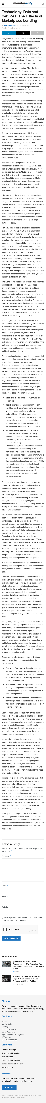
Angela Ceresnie (10, 25)
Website (5, 907)
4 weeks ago (18, 984)
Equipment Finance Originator (13, 1034)
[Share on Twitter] (23, 33)
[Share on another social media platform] (37, 33)
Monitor (4, 1021)
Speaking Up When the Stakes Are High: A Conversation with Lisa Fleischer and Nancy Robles (26, 978)
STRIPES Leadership (10, 1040)
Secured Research (9, 1029)
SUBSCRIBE (9, 1087)
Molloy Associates (8, 1032)
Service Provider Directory (12, 1064)
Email (5, 896)
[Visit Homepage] (23, 3)
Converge (5, 1026)
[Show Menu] (3, 3)
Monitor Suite (7, 1024)
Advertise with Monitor (11, 1053)
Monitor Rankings (9, 1049)
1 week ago (18, 971)
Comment (6, 856)
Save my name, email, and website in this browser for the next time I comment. (24, 918)
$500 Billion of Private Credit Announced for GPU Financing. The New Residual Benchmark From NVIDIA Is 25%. (28, 965)
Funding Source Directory (12, 1060)
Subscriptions (7, 1067)
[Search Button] (43, 3)
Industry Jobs (7, 1056)
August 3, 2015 (25, 25)
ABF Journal (6, 1037)
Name (5, 886)
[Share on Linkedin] (9, 33)
